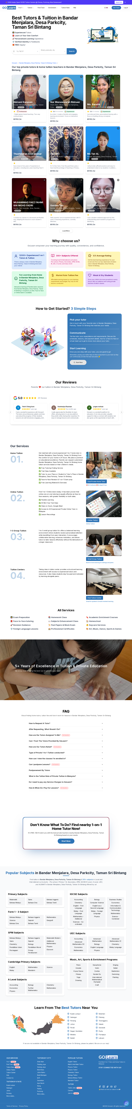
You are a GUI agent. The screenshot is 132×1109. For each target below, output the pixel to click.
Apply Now (119, 2)
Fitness (78, 974)
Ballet (115, 968)
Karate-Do (97, 974)
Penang (73, 1021)
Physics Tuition (72, 1067)
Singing (115, 965)
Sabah (101, 1024)
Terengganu (103, 1021)
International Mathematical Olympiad (97, 979)
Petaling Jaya (41, 1064)
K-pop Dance (78, 971)
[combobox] (106, 7)
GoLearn (14, 63)
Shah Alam (40, 1061)
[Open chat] (126, 1103)
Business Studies (115, 900)
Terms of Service (11, 1106)
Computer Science (97, 903)
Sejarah (31, 920)
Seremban (40, 1080)
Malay (12, 970)
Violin (97, 968)
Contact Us (9, 1078)
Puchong (40, 1091)
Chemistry (13, 944)
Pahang (101, 1017)
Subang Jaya (41, 1067)
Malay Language (115, 947)
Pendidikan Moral (34, 947)
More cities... (41, 1094)
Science (12, 920)
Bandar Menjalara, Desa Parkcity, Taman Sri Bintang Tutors (38, 63)
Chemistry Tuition (73, 1072)
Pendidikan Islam (16, 947)
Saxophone (97, 965)
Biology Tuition (72, 1075)
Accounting (14, 985)
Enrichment (52, 7)
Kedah (72, 1038)
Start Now (79, 362)
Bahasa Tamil (51, 903)
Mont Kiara (40, 1070)
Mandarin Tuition (73, 1080)
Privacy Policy (23, 1106)
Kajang (39, 1088)
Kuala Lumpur (75, 1014)
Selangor (73, 1017)
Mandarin (31, 970)
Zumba (97, 971)
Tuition (30, 7)
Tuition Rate (65, 7)
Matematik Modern (53, 938)
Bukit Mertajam (41, 1075)
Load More (66, 231)
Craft (97, 985)
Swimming (115, 974)
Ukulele (78, 968)
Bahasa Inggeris (52, 900)
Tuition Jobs (74, 1088)
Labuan (101, 1038)
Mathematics (51, 917)
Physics (49, 946)
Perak (72, 1028)
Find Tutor (41, 7)
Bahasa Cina (32, 903)
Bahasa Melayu (15, 903)
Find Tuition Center (94, 598)
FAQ (74, 7)
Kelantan (102, 1014)
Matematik (13, 900)
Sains (30, 900)
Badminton (115, 971)
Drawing (78, 980)
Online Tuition (93, 520)
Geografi (50, 920)
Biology (31, 944)
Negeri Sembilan (76, 1031)
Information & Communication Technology (115, 908)
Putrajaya (102, 1035)
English (12, 967)
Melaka (73, 1035)
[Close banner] (125, 2)
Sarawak (102, 1028)
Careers (70, 1090)
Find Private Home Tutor (96, 481)
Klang (39, 1086)
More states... (10, 1096)
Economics (14, 988)
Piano (78, 965)
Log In (126, 7)
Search (72, 51)
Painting (115, 977)
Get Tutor (116, 7)
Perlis (101, 1031)
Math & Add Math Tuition (75, 1064)
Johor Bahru (41, 1072)
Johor (72, 1024)
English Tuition (72, 1061)
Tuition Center (10, 1072)
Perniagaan (14, 950)
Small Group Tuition (95, 559)
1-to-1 (20, 7)
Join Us (73, 1093)
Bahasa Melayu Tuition (75, 1078)
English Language (97, 947)
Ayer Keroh (40, 1083)
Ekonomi (50, 950)
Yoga (78, 977)
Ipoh (38, 1078)
